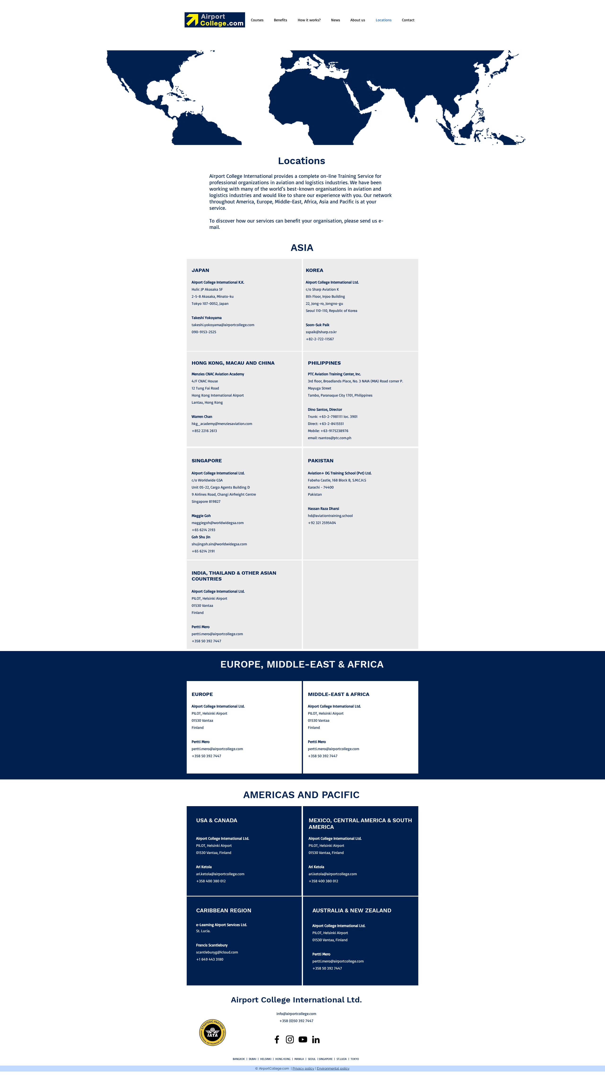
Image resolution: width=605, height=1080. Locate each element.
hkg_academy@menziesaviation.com (222, 423)
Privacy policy (303, 1068)
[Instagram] (290, 1039)
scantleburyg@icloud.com (217, 952)
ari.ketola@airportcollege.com (220, 873)
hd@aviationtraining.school (330, 515)
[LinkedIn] (316, 1039)
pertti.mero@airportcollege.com (217, 633)
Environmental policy (333, 1068)
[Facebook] (277, 1039)
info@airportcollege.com (296, 1013)
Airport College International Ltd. (296, 999)
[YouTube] (303, 1039)
